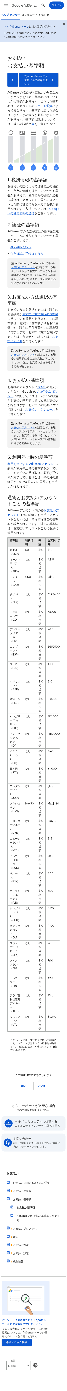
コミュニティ (29, 14)
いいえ (42, 1085)
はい (23, 1085)
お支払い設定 (21, 1253)
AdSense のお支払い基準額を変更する (38, 1218)
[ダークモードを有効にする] (35, 1365)
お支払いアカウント (23, 267)
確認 (15, 1236)
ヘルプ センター (10, 14)
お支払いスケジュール (40, 410)
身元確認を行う (20, 247)
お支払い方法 (21, 1245)
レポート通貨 (43, 106)
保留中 (41, 387)
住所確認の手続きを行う (26, 254)
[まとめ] (64, 24)
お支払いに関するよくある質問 (31, 1182)
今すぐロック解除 (16, 1342)
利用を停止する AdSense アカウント (32, 464)
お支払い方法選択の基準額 (40, 314)
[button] (5, 5)
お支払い (13, 1173)
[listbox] (18, 1365)
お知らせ (44, 14)
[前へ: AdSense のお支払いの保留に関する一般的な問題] (12, 80)
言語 (12, 1360)
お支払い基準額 (22, 1199)
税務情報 (18, 1261)
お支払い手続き (22, 1191)
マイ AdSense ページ (16, 26)
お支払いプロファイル (26, 1228)
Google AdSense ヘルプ (25, 5)
